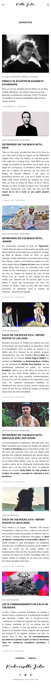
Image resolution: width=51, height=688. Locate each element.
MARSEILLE (25, 77)
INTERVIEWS (15, 77)
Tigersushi (43, 246)
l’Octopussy (18, 539)
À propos (20, 658)
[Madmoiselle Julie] (25, 5)
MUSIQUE (34, 77)
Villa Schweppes (26, 542)
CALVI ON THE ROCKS (10, 140)
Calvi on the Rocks (13, 449)
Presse (32, 658)
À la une (5, 77)
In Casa (28, 539)
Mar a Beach (40, 539)
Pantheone (7, 385)
